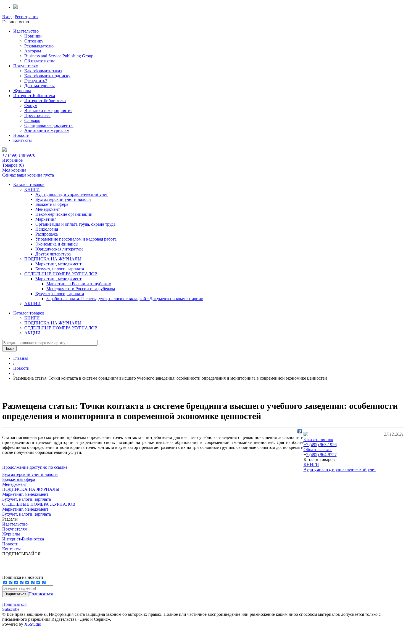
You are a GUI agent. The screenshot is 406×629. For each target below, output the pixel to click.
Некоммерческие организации (64, 214)
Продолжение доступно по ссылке (34, 467)
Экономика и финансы (56, 244)
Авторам (32, 51)
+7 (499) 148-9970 (18, 155)
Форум (30, 105)
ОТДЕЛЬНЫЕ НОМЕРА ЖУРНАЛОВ (60, 273)
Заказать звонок (318, 439)
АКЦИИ (32, 303)
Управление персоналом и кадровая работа (76, 239)
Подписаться (40, 593)
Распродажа (46, 234)
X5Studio (32, 624)
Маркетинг (45, 219)
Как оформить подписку (47, 75)
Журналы (22, 90)
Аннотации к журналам (46, 130)
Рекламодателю (39, 46)
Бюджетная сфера (51, 204)
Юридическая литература (59, 249)
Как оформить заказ (43, 70)
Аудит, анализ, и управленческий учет (71, 194)
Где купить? (35, 80)
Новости (21, 135)
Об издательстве (39, 60)
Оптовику (33, 41)
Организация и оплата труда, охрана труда (75, 224)
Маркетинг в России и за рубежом (78, 283)
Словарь (32, 120)
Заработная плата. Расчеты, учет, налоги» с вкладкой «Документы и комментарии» (124, 298)
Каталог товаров (28, 184)
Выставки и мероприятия (48, 110)
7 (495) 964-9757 (321, 454)
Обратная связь (318, 449)
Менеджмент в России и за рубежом (80, 288)
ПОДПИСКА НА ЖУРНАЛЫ (52, 259)
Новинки (33, 36)
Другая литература (53, 254)
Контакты (22, 140)
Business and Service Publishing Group (58, 56)
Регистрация (26, 16)
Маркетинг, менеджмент (58, 264)
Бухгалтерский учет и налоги (63, 199)
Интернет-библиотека (45, 100)
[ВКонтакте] (300, 431)
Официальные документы (48, 125)
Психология (46, 229)
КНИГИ (32, 189)
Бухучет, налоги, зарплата (59, 268)
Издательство (26, 31)
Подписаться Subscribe (14, 607)
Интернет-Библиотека (34, 95)
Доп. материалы (39, 85)
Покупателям (25, 65)
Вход (7, 16)
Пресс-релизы (37, 115)
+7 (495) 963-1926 (320, 444)
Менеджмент (47, 209)
